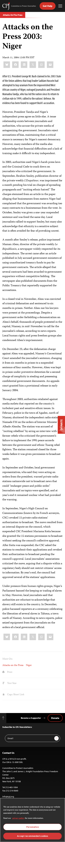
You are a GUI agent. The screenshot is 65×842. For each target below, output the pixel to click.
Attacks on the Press (12, 665)
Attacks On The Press (12, 15)
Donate (55, 718)
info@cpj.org (8, 796)
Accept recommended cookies (32, 836)
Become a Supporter (31, 718)
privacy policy (18, 818)
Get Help (47, 5)
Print (9, 672)
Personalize (32, 827)
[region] (32, 820)
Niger (29, 665)
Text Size (11, 683)
